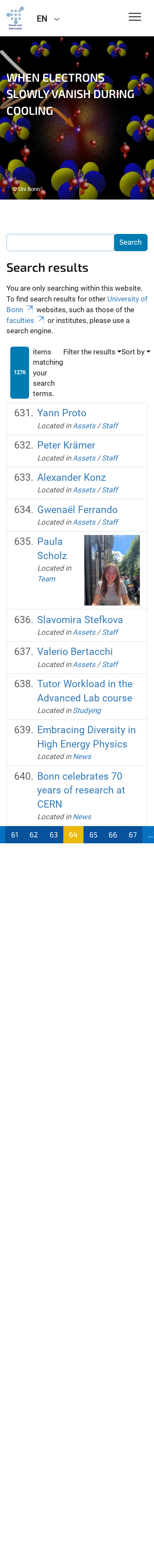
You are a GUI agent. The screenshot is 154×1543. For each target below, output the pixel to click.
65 (93, 834)
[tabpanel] (77, 118)
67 (133, 834)
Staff (110, 425)
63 (54, 834)
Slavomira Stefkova (80, 620)
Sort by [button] (133, 351)
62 (34, 834)
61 (14, 834)
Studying (87, 710)
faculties (20, 320)
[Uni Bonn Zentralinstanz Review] (15, 18)
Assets (84, 425)
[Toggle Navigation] (135, 17)
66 (113, 834)
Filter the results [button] (89, 351)
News (82, 756)
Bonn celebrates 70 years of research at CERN (81, 790)
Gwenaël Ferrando (77, 510)
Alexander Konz (71, 477)
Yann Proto (61, 413)
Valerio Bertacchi (75, 652)
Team (46, 579)
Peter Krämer (66, 445)
